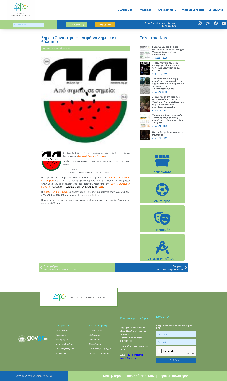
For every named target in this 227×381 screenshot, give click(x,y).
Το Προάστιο (61, 330)
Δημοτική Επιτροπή (64, 348)
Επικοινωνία (216, 10)
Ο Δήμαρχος (61, 335)
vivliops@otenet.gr (93, 195)
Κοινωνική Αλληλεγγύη (100, 348)
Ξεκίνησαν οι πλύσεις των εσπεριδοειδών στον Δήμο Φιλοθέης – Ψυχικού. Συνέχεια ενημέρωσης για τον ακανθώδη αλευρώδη (168, 101)
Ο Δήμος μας (125, 10)
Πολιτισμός (94, 335)
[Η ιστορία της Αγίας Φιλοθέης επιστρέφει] (145, 135)
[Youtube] (224, 23)
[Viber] (200, 23)
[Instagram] (208, 23)
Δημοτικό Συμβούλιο (65, 344)
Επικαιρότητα (165, 10)
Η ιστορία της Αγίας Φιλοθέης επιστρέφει (167, 133)
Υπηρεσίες (145, 10)
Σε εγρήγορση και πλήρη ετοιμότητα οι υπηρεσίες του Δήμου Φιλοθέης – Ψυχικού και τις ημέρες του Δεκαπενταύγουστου (168, 83)
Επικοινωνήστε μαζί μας (134, 318)
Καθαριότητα (95, 330)
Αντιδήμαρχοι (61, 339)
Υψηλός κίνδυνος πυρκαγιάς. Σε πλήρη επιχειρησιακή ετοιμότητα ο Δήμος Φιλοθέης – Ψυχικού (168, 119)
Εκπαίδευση (95, 344)
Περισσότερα (162, 167)
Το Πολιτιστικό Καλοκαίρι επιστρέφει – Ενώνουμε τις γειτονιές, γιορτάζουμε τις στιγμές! (166, 66)
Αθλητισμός (94, 339)
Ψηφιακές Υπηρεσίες (192, 10)
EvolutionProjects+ (41, 376)
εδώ (101, 187)
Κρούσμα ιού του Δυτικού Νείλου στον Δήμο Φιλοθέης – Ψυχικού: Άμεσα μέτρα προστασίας (168, 51)
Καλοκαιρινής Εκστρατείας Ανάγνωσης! (91, 156)
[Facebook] (216, 23)
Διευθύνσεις (61, 353)
